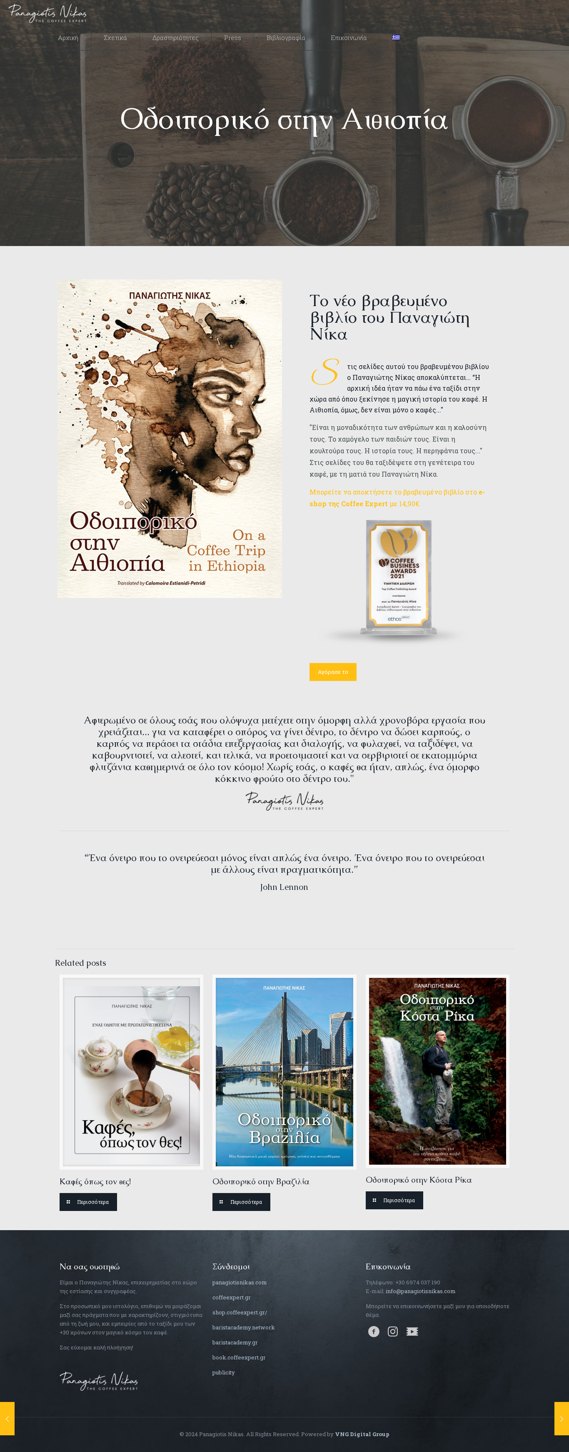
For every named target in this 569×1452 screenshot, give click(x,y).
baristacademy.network (243, 1327)
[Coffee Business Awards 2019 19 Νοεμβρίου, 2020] (561, 1418)
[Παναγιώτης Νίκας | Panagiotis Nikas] (47, 12)
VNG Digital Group (362, 1434)
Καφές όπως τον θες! (95, 1181)
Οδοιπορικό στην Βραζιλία (260, 1181)
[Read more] (88, 1202)
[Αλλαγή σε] (396, 37)
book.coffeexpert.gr (239, 1357)
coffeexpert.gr (231, 1297)
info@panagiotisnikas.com (421, 1291)
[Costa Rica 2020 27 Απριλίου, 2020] (7, 1418)
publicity (223, 1372)
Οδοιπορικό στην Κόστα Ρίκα (419, 1179)
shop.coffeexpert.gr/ (239, 1312)
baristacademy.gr (235, 1342)
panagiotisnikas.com (239, 1282)
